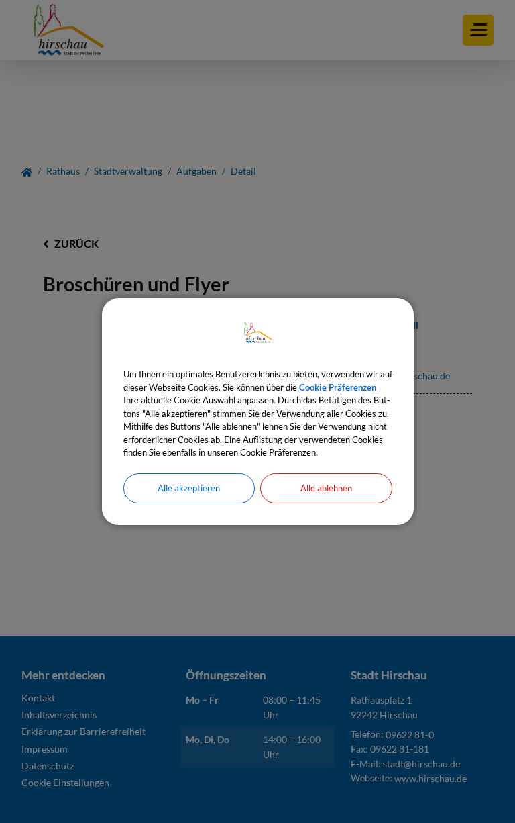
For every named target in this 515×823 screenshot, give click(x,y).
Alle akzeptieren (189, 488)
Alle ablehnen (326, 488)
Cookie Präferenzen (337, 387)
